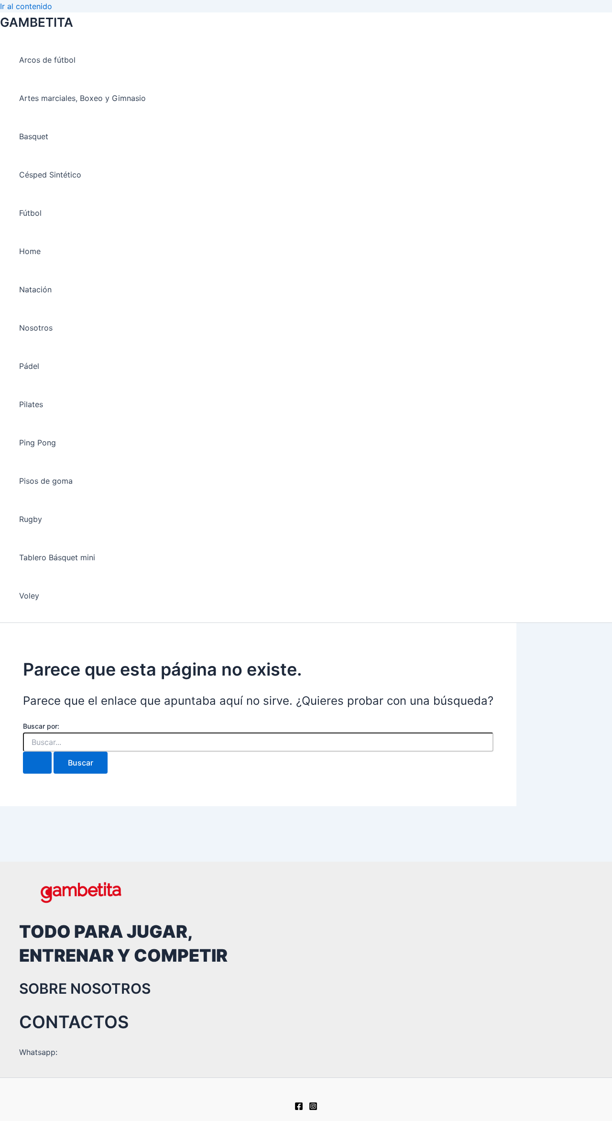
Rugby (30, 519)
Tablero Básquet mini (57, 557)
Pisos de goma (46, 481)
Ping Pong (37, 442)
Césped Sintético (50, 174)
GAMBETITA (36, 22)
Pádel (29, 366)
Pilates (31, 404)
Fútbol (30, 213)
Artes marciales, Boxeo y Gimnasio (82, 98)
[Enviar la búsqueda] (37, 763)
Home (30, 251)
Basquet (33, 136)
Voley (29, 595)
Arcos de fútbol (47, 60)
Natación (35, 289)
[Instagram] (313, 1107)
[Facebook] (299, 1107)
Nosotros (36, 328)
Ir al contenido (26, 6)
